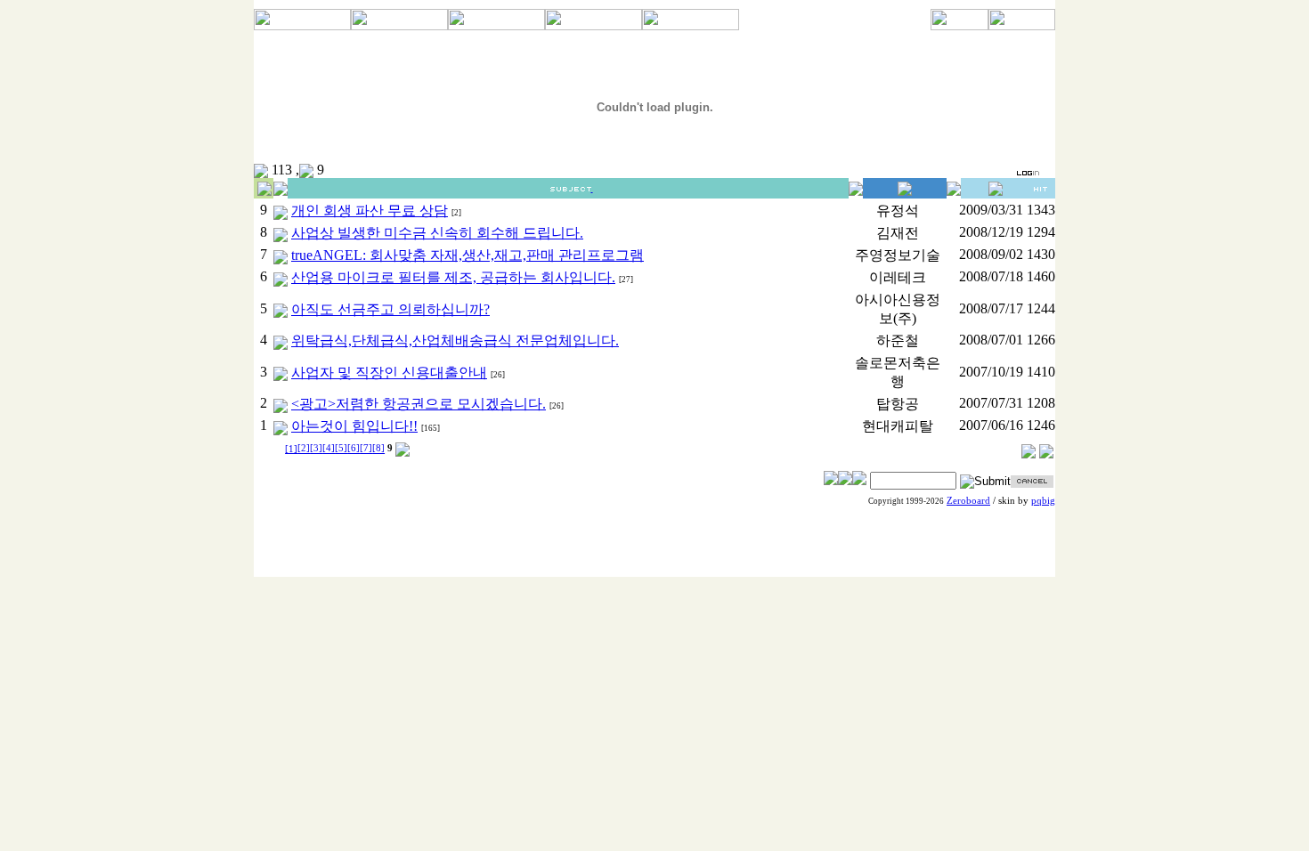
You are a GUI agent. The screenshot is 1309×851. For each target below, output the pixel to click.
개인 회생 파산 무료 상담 (369, 210)
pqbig (1043, 501)
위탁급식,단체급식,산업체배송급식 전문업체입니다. (455, 340)
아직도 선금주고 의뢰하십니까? (390, 309)
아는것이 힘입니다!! (354, 426)
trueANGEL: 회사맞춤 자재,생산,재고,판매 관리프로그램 (467, 255)
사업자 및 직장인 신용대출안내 (389, 372)
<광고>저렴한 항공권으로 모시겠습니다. (418, 403)
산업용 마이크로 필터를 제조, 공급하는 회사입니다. (453, 277)
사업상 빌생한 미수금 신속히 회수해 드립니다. (437, 232)
